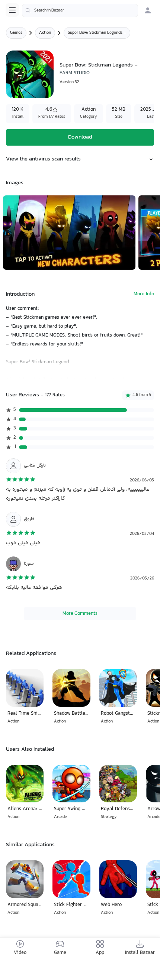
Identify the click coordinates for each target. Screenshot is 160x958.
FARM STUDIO (75, 73)
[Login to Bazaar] (147, 10)
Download (80, 137)
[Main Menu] (12, 10)
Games (16, 32)
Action (45, 32)
